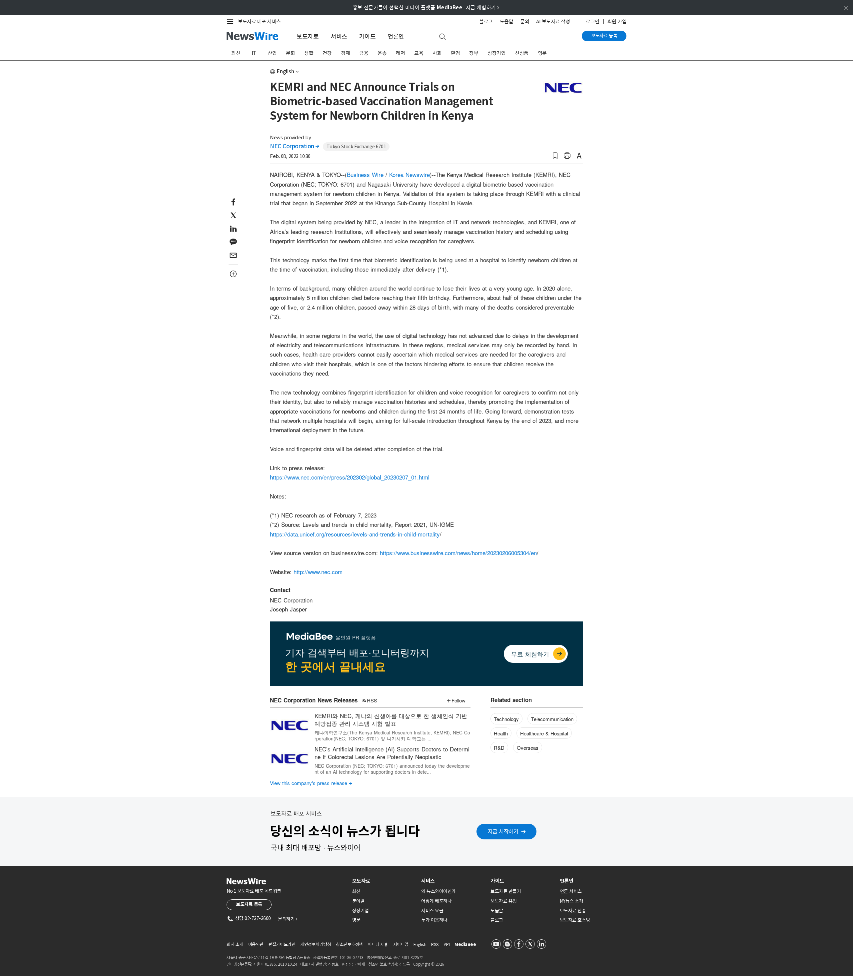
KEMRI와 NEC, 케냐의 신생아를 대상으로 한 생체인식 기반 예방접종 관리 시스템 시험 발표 (391, 719)
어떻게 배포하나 (436, 901)
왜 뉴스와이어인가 (438, 891)
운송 (382, 53)
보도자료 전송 (573, 911)
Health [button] (501, 733)
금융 (363, 53)
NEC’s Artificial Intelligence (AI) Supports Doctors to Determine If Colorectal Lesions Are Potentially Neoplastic (392, 753)
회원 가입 (617, 21)
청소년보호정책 (349, 944)
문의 (524, 21)
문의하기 (287, 919)
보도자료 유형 (503, 901)
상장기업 (496, 53)
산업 (272, 53)
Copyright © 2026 (428, 964)
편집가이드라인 (282, 944)
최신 (235, 53)
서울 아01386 (264, 964)
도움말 (506, 21)
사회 (436, 53)
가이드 (367, 36)
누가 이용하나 (434, 920)
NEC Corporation (294, 146)
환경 (455, 53)
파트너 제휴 (378, 944)
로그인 (592, 21)
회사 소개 (235, 944)
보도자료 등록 (604, 36)
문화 (290, 53)
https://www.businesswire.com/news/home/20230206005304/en (458, 552)
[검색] (442, 37)
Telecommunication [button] (552, 718)
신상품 (521, 53)
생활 (308, 53)
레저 (400, 53)
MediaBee (465, 944)
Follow (458, 700)
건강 (327, 53)
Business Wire (365, 174)
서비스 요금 (432, 911)
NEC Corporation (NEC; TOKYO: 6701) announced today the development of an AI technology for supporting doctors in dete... (392, 768)
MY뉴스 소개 (571, 901)
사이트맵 (401, 944)
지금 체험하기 (482, 7)
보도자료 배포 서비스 (259, 21)
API (447, 944)
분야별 (358, 901)
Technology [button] (506, 718)
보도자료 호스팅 (575, 920)
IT (254, 53)
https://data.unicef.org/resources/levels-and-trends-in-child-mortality (355, 534)
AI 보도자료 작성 (553, 21)
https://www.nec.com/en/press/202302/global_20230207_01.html (349, 477)
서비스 (339, 36)
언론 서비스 (571, 891)
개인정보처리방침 (315, 944)
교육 (418, 53)
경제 (345, 53)
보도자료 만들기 (505, 891)
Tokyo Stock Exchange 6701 (356, 147)
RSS (372, 700)
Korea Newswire (409, 174)
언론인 (396, 36)
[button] (555, 156)
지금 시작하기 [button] (503, 831)
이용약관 (256, 944)
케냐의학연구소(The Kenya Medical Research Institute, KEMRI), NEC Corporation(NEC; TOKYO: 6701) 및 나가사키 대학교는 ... (392, 735)
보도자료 (308, 36)
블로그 (486, 21)
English (285, 71)
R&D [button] (499, 747)
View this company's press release (311, 782)
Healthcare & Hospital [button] (544, 733)
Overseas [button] (527, 747)
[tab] (384, 881)
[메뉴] (232, 21)
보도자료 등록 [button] (249, 904)
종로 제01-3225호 (408, 957)
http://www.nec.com (318, 571)
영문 (542, 53)
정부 (473, 53)
